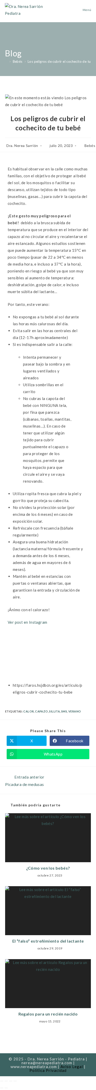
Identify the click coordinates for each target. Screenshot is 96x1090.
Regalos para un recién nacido (48, 1013)
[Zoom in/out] (15, 1081)
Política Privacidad (48, 1070)
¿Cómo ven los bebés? (48, 868)
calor (28, 711)
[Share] (6, 1081)
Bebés (89, 145)
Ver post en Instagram (27, 622)
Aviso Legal (71, 1066)
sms (64, 711)
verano (74, 711)
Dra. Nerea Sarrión (22, 145)
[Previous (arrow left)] (2, 1087)
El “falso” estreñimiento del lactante (48, 940)
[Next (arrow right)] (6, 1087)
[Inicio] (6, 61)
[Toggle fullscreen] (11, 1081)
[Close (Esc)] (2, 1081)
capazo (41, 711)
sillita (54, 711)
